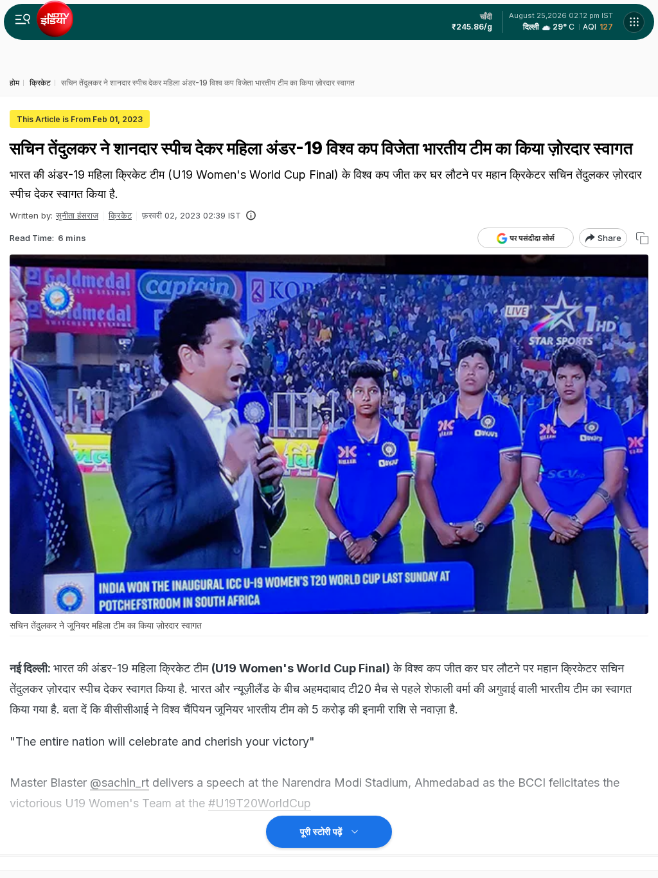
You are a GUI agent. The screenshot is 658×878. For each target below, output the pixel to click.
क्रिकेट (120, 215)
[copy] (642, 238)
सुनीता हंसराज (77, 215)
